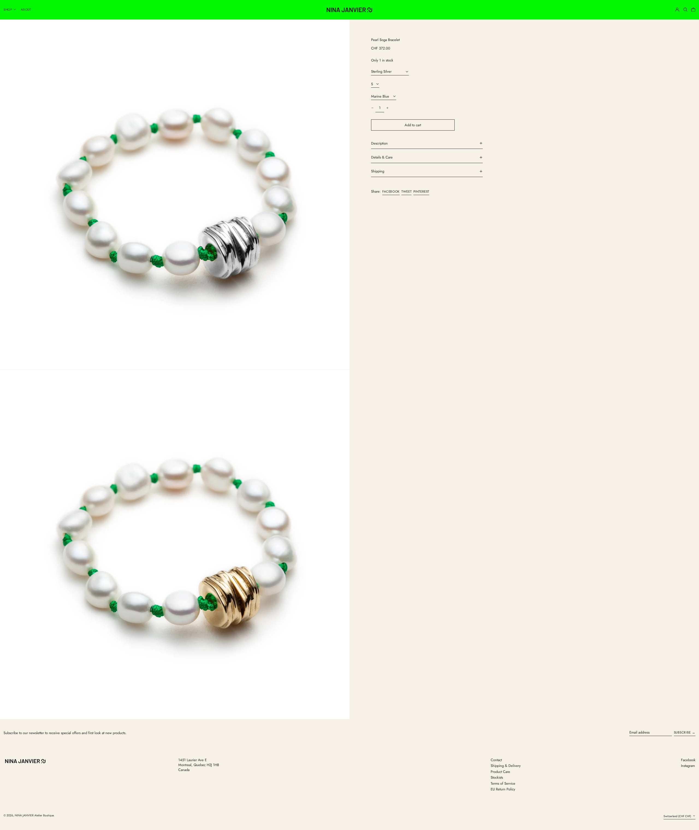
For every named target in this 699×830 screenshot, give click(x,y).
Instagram (688, 765)
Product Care (500, 771)
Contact (496, 760)
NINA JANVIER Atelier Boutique (34, 815)
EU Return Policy (503, 789)
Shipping (377, 171)
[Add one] (387, 108)
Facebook (688, 760)
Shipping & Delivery (506, 765)
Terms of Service (503, 783)
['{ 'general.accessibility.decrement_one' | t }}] (372, 108)
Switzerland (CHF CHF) (678, 816)
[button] (685, 9)
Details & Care (382, 157)
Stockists (497, 777)
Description (379, 143)
